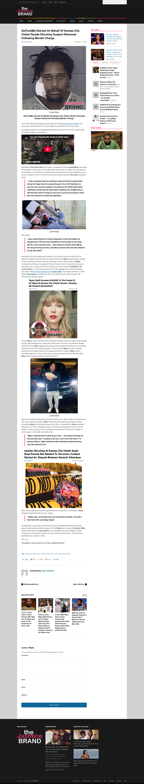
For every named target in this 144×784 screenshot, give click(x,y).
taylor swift (58, 554)
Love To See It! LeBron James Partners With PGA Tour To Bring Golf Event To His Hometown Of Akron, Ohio (28, 619)
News (30, 21)
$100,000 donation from (47, 271)
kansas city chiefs (30, 554)
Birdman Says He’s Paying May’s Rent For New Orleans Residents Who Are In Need (57, 749)
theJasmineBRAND (33, 781)
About (50, 2)
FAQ (55, 2)
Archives (111, 780)
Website (24, 695)
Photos (91, 21)
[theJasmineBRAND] (25, 11)
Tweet (26, 559)
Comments (115, 62)
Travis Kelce (66, 554)
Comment (25, 655)
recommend (50, 554)
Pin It (49, 559)
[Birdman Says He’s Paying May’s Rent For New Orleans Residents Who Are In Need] (58, 737)
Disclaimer (76, 780)
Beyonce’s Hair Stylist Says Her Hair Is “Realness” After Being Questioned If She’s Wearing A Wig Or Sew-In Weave (57, 764)
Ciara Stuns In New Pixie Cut (54, 770)
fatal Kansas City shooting (69, 123)
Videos (72, 21)
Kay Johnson (28, 42)
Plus (41, 559)
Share (57, 559)
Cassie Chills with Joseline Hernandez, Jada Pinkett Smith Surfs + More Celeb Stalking (86, 743)
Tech (93, 132)
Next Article (78, 584)
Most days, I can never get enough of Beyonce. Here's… (110, 85)
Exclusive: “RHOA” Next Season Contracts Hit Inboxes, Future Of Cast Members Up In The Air (114, 53)
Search (119, 780)
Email (23, 687)
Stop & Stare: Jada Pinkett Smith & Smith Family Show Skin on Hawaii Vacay (85, 763)
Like (34, 559)
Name (23, 679)
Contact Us (62, 2)
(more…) (109, 72)
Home (44, 2)
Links (125, 780)
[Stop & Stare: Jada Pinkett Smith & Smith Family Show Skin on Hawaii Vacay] (86, 754)
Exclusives (61, 21)
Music (81, 21)
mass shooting (41, 554)
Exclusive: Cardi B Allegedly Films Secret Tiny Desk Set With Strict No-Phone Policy (114, 37)
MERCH (100, 21)
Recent (105, 62)
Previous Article (31, 584)
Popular (96, 62)
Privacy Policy (86, 780)
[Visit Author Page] (24, 573)
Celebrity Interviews (44, 21)
